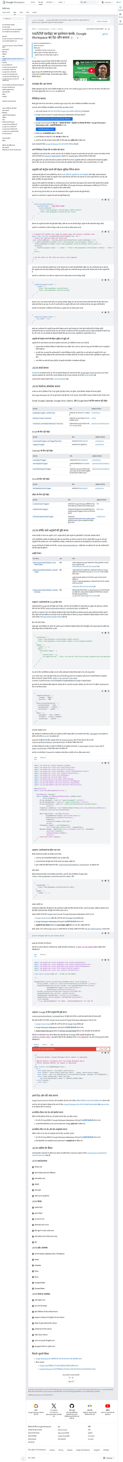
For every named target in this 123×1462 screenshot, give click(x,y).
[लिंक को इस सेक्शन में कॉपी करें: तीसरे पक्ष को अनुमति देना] (51, 1196)
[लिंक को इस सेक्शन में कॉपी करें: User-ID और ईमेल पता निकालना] (53, 943)
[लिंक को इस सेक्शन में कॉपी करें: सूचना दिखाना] (44, 1213)
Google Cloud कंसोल (64, 1436)
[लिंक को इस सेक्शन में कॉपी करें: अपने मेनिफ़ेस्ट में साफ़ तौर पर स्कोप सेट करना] (66, 150)
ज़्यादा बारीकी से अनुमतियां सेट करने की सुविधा (75, 174)
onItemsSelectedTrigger (42, 488)
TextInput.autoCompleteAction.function (48, 424)
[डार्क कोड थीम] (105, 199)
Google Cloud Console (43, 918)
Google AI (97, 1450)
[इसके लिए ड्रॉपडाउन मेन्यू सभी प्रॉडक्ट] (54, 2)
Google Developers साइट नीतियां (51, 1391)
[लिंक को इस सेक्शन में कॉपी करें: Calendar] (43, 1265)
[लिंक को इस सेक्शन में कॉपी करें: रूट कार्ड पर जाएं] (46, 1219)
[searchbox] (13, 18)
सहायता (35, 12)
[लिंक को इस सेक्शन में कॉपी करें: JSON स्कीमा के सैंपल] (54, 1148)
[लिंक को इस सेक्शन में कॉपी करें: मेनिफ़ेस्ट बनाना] (47, 99)
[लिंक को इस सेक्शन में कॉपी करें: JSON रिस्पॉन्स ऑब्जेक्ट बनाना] (62, 386)
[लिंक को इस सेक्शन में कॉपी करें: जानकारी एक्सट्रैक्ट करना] (48, 730)
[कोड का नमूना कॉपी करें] (108, 199)
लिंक (98, 504)
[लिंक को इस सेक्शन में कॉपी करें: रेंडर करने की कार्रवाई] (49, 1306)
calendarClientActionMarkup (100, 463)
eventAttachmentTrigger (42, 469)
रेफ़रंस (21, 12)
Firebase (69, 1450)
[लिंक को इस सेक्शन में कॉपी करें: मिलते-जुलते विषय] (51, 1354)
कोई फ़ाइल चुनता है (82, 488)
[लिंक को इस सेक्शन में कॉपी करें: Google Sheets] (47, 1283)
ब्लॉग (89, 1430)
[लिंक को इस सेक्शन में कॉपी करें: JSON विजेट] (44, 1201)
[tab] (35, 757)
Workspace (19, 2)
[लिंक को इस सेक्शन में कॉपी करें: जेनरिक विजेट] (44, 1207)
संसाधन (61, 2)
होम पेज (33, 2)
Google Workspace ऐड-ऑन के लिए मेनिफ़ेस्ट (59, 144)
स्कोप (98, 162)
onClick (93, 418)
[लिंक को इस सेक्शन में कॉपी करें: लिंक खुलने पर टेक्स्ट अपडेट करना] (56, 1231)
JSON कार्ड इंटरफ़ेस (60, 379)
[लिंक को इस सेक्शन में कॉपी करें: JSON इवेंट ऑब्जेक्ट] (50, 1248)
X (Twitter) (91, 1436)
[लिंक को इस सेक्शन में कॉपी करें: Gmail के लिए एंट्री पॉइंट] (52, 432)
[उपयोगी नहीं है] (108, 29)
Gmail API (46, 736)
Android (52, 1450)
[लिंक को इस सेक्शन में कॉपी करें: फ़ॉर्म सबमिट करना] (47, 1178)
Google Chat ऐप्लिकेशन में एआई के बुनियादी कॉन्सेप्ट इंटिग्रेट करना (59, 1366)
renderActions (95, 413)
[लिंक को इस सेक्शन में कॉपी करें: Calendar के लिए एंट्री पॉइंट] (55, 451)
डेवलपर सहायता (32, 1439)
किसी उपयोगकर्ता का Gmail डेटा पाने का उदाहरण (84, 566)
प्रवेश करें (118, 2)
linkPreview (100, 509)
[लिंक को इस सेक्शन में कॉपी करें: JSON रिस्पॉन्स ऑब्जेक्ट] (52, 1294)
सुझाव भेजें (105, 34)
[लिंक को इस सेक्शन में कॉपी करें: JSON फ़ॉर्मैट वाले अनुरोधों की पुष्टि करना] (70, 530)
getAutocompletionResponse (100, 423)
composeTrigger (39, 444)
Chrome (60, 1450)
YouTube (90, 1439)
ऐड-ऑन (40, 2)
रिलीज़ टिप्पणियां (32, 1436)
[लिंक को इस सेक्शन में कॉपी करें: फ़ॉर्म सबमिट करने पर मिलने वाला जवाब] (59, 1236)
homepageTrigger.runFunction (44, 413)
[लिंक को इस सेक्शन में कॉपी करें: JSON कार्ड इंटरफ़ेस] (49, 1161)
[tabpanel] (71, 802)
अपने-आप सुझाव (73, 425)
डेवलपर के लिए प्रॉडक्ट (33, 1433)
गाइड (14, 12)
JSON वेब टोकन (96, 572)
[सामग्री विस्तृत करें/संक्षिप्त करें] (51, 43)
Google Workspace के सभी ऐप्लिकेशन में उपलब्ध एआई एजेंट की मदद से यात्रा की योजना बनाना (68, 1369)
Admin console (62, 1430)
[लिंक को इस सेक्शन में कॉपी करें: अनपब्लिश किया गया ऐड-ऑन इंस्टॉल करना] (65, 1112)
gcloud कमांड (105, 1104)
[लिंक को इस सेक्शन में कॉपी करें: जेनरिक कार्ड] (44, 1167)
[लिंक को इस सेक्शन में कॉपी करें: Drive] (40, 1271)
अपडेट (84, 463)
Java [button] (35, 757)
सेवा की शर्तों (31, 1442)
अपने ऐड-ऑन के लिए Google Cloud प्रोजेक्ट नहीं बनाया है (65, 111)
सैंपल (27, 12)
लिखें (79, 444)
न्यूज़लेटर (90, 1433)
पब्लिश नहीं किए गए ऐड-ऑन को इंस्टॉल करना (89, 1101)
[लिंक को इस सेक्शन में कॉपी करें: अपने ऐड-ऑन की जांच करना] (60, 1096)
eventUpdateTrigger (40, 463)
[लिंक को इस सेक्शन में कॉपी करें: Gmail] (41, 1259)
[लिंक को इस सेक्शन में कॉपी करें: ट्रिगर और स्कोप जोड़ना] (47, 622)
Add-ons (6, 8)
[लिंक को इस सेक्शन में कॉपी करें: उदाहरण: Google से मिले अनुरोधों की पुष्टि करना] (69, 1012)
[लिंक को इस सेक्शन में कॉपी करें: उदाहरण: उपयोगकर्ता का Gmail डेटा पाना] (64, 602)
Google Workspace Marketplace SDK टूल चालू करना (54, 119)
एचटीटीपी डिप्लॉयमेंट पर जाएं (45, 129)
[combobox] (89, 2)
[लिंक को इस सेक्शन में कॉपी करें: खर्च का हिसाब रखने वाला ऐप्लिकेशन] (57, 1173)
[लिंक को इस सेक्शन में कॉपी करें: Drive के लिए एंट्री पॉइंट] (51, 479)
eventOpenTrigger (39, 460)
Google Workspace (43, 29)
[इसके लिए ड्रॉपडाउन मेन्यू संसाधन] (65, 2)
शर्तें (29, 1458)
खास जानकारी (6, 12)
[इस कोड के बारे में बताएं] (102, 199)
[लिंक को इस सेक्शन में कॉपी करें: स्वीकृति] (41, 1184)
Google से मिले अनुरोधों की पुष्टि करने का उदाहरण (84, 596)
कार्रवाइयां (87, 418)
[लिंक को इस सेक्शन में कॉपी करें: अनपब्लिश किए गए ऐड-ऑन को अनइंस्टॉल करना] (69, 1129)
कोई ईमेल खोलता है (83, 441)
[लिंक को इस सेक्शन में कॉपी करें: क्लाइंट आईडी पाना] (45, 904)
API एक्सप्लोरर (62, 1439)
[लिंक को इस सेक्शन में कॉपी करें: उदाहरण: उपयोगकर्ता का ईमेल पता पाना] (62, 850)
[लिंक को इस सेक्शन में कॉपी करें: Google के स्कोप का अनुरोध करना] (57, 1346)
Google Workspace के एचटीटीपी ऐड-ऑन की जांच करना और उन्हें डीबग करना (59, 1359)
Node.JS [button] (43, 757)
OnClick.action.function (42, 418)
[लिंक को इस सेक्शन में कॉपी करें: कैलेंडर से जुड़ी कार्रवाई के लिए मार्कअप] (59, 1323)
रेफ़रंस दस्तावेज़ (89, 375)
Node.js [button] (36, 1044)
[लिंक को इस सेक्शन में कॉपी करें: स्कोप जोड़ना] (41, 870)
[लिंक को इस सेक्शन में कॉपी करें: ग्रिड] (39, 1242)
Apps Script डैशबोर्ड (63, 1433)
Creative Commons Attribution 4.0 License (69, 1389)
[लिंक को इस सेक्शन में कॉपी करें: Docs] (40, 1277)
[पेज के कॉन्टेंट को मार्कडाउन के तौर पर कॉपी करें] (77, 37)
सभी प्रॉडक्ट (49, 2)
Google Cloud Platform (83, 1450)
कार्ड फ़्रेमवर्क (35, 373)
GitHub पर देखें (103, 1049)
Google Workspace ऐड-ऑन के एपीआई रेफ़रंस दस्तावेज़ (80, 1104)
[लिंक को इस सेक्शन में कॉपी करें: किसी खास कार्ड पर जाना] (51, 1225)
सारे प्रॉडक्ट (106, 1450)
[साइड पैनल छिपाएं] (23, 1458)
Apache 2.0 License (100, 1389)
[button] (12, 52)
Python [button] (44, 1044)
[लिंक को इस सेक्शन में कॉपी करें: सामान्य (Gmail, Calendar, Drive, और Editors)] (66, 1254)
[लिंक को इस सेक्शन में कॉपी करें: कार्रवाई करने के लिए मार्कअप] (53, 1329)
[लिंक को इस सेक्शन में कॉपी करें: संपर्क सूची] (42, 1190)
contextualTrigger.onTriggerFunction (47, 441)
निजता (33, 1458)
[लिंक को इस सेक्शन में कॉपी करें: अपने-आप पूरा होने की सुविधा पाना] (56, 1340)
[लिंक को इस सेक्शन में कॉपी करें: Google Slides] (46, 1288)
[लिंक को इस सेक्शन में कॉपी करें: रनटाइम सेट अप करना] (54, 84)
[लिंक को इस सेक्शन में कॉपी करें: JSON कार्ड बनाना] (50, 368)
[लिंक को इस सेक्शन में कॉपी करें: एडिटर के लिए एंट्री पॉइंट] (51, 495)
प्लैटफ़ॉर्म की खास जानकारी (35, 1430)
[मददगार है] (105, 29)
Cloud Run (52, 91)
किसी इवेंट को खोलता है (81, 460)
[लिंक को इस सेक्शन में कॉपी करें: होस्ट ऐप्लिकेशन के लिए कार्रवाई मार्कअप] (60, 1312)
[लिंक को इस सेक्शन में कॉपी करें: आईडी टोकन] (43, 553)
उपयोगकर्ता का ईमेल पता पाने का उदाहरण (82, 586)
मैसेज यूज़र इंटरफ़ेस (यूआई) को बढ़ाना (51, 617)
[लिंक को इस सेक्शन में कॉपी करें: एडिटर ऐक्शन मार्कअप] (49, 1335)
